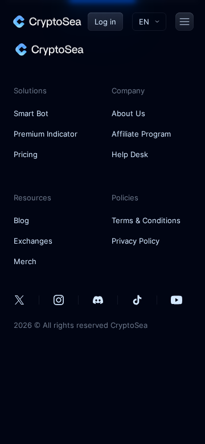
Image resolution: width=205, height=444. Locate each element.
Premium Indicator (45, 133)
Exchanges (33, 240)
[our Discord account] (98, 300)
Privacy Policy (135, 240)
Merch (25, 261)
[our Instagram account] (58, 300)
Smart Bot (31, 113)
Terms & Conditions (146, 220)
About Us (128, 113)
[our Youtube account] (176, 300)
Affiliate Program (141, 133)
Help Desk (130, 154)
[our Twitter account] (19, 300)
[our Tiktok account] (137, 300)
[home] (46, 22)
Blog (21, 220)
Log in (105, 21)
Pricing (26, 154)
